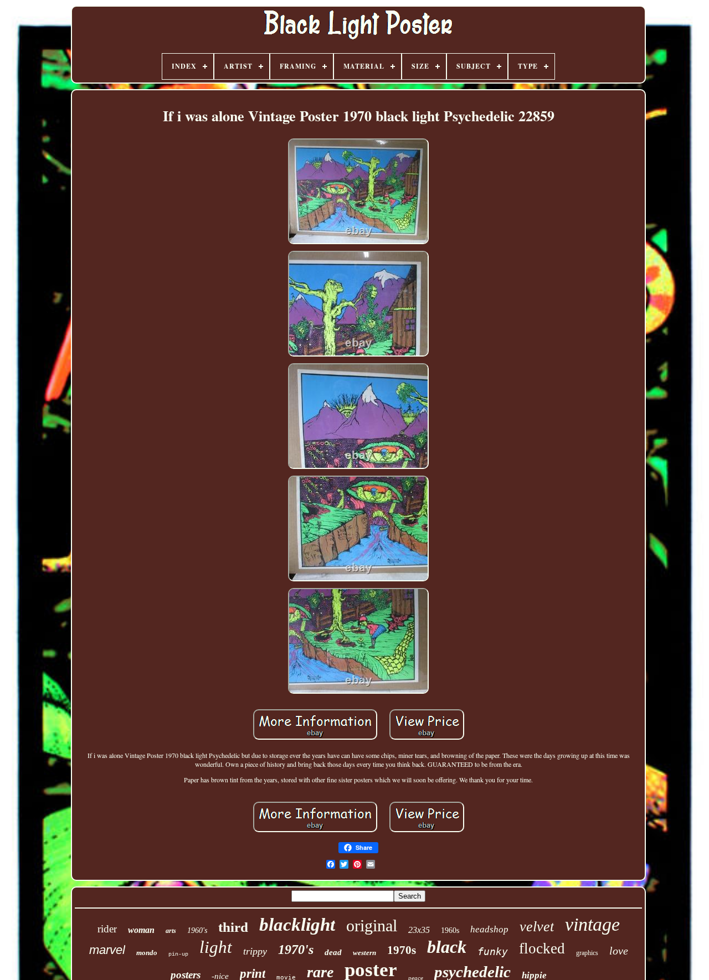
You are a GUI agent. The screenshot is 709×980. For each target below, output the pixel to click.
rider (107, 929)
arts (171, 931)
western (364, 952)
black (446, 947)
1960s (450, 930)
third (233, 927)
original (371, 925)
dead (333, 952)
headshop (489, 929)
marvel (107, 950)
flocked (542, 948)
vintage (592, 924)
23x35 (419, 930)
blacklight (297, 925)
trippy (255, 951)
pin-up (178, 954)
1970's (296, 949)
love (618, 951)
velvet (537, 927)
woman (141, 930)
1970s (401, 950)
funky (492, 951)
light (215, 947)
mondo (146, 952)
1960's (197, 930)
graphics (587, 953)
